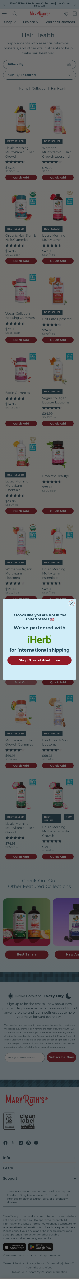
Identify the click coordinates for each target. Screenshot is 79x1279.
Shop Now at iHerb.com (39, 660)
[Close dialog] (71, 603)
